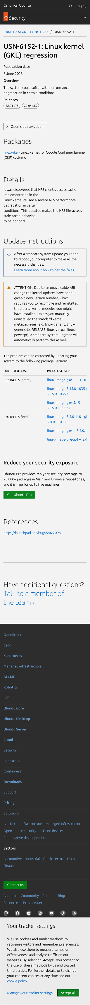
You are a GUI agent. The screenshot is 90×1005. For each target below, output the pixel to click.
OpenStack (12, 635)
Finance (9, 866)
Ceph (7, 645)
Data (13, 824)
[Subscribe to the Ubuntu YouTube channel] (52, 913)
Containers (12, 771)
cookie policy (17, 981)
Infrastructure (31, 824)
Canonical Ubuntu (17, 5)
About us (10, 896)
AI (5, 824)
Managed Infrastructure (64, 824)
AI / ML (9, 677)
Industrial (32, 859)
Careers (48, 896)
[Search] (70, 6)
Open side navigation (27, 126)
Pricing (8, 803)
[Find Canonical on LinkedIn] (29, 913)
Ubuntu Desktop (16, 719)
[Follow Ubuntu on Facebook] (18, 913)
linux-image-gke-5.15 (63, 402)
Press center (32, 903)
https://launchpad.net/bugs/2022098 (32, 533)
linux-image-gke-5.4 (62, 439)
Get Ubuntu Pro (19, 495)
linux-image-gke (59, 380)
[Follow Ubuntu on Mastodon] (6, 913)
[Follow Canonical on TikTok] (63, 913)
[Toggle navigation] (85, 17)
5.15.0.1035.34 (58, 408)
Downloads (12, 782)
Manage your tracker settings (30, 993)
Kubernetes (12, 656)
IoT (6, 698)
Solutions (11, 813)
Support (9, 792)
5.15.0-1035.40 (59, 394)
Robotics (10, 687)
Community (30, 896)
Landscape (12, 761)
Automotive (12, 859)
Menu (82, 6)
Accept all (68, 993)
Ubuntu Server (14, 729)
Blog (61, 896)
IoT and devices (52, 831)
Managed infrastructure (22, 666)
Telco (71, 859)
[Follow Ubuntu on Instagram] (41, 913)
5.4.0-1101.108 (59, 422)
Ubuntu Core (13, 708)
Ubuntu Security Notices (25, 31)
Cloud (8, 740)
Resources (11, 903)
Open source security (19, 831)
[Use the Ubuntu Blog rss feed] (75, 913)
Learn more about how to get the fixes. (44, 270)
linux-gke (10, 152)
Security (10, 750)
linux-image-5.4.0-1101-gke (68, 416)
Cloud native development (24, 838)
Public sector (53, 859)
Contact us (15, 885)
